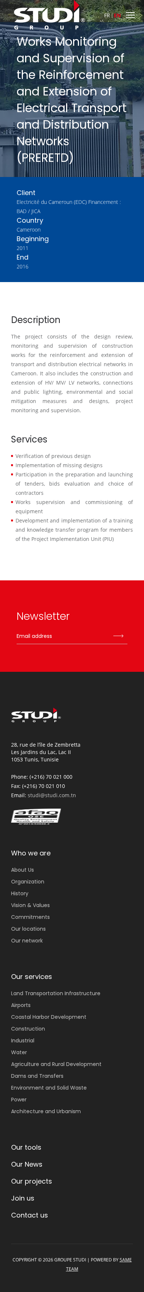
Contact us (29, 1215)
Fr (107, 15)
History (19, 893)
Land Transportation (55, 993)
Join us (22, 1198)
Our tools (26, 1147)
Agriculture (56, 1064)
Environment (49, 1087)
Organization (27, 881)
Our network (27, 940)
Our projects (31, 1181)
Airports (21, 1005)
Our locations (28, 928)
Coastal (48, 1017)
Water (19, 1052)
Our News (26, 1164)
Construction (28, 1028)
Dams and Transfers (37, 1076)
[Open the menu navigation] (129, 14)
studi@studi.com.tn (52, 795)
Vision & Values (30, 905)
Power (19, 1099)
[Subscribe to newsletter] (118, 636)
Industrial (22, 1040)
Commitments (30, 917)
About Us (22, 870)
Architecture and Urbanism (46, 1111)
